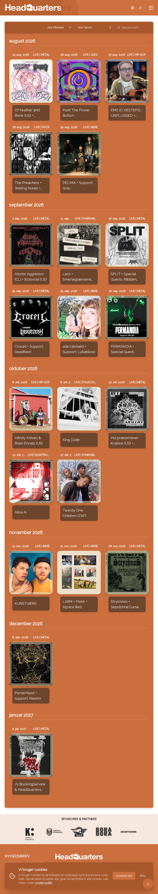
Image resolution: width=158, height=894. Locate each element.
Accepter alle (124, 875)
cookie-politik (43, 882)
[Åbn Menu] (151, 7)
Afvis (143, 875)
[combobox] (59, 27)
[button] (31, 81)
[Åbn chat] (148, 884)
